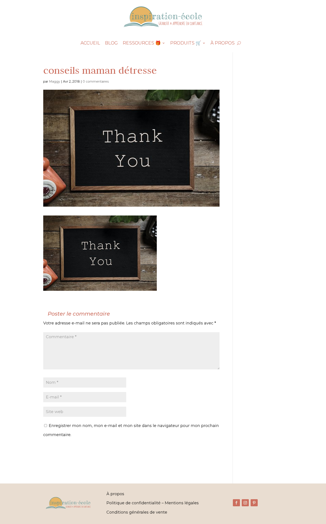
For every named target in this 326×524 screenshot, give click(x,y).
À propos (222, 43)
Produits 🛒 (185, 43)
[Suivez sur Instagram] (245, 502)
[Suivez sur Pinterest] (254, 502)
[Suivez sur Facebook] (236, 502)
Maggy (54, 81)
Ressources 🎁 (142, 43)
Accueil (90, 43)
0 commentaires (96, 81)
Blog (111, 43)
